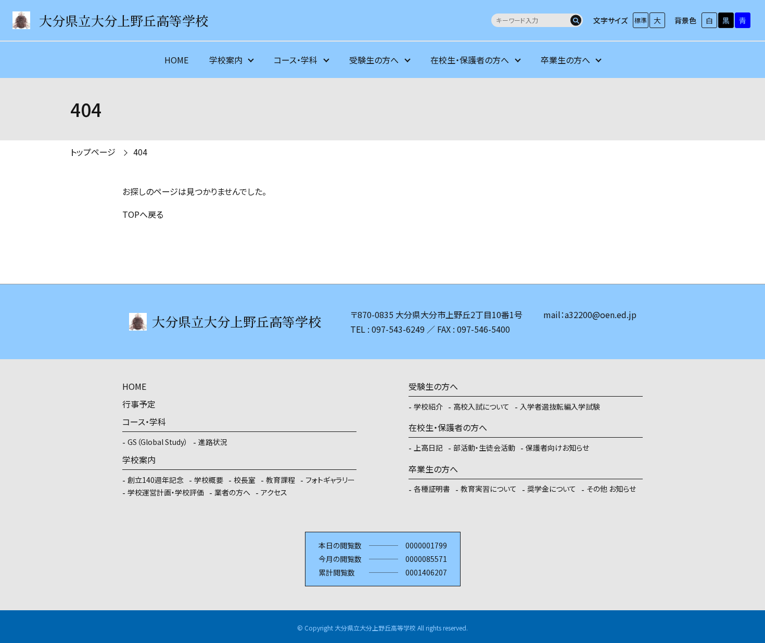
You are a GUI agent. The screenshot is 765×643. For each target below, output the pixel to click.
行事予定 (139, 404)
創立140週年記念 (156, 480)
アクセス (274, 492)
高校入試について (481, 406)
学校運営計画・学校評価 (166, 492)
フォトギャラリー (330, 480)
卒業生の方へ (565, 60)
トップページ (93, 152)
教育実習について (489, 488)
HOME (176, 60)
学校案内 (226, 60)
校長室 (245, 480)
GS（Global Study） (158, 442)
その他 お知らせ (611, 488)
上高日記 (428, 447)
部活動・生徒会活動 (484, 447)
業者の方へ (232, 492)
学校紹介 (428, 406)
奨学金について (551, 488)
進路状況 (212, 442)
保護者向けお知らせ (557, 447)
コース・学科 (295, 60)
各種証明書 (432, 488)
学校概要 (208, 480)
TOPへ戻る (142, 214)
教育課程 (280, 480)
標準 (640, 20)
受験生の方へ (374, 60)
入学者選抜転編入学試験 (560, 406)
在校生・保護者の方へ (469, 60)
